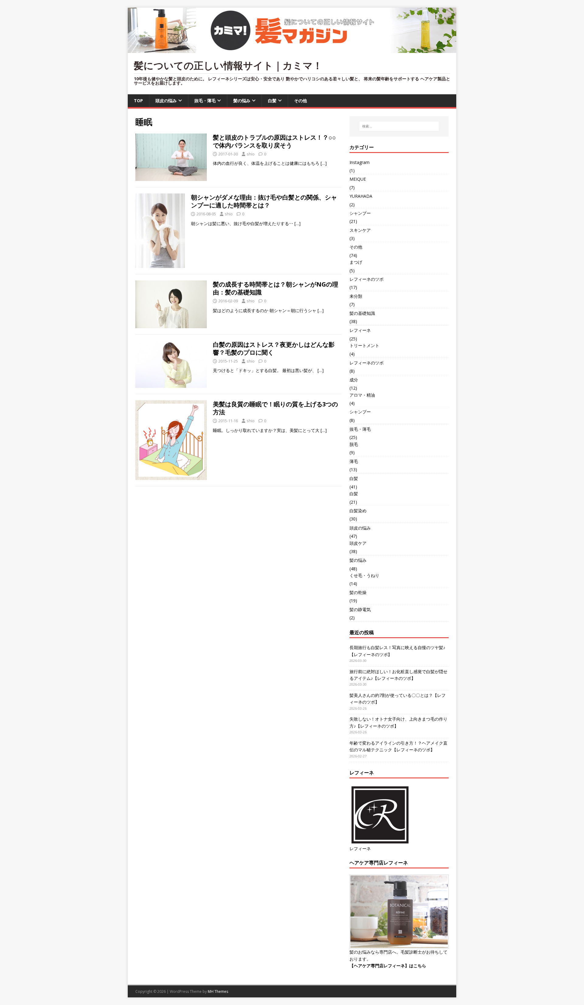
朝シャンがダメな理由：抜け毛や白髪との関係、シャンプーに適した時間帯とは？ (264, 201)
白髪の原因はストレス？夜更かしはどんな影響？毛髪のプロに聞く (274, 348)
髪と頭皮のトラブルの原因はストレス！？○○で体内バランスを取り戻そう (274, 141)
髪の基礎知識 (362, 313)
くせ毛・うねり (364, 575)
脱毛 (353, 444)
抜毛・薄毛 (205, 100)
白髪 (272, 100)
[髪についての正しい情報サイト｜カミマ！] (292, 49)
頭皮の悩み (166, 100)
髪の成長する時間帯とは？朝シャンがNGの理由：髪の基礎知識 (275, 288)
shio (251, 154)
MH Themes (218, 991)
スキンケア (360, 230)
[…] (324, 163)
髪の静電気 (360, 609)
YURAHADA (360, 196)
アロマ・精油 (362, 395)
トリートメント (364, 345)
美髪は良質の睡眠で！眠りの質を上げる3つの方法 (275, 408)
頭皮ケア (358, 543)
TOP (138, 100)
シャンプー (360, 213)
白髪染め (358, 510)
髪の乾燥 (358, 592)
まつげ (355, 262)
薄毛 (353, 461)
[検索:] (399, 126)
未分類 (355, 296)
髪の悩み (241, 100)
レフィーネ (360, 330)
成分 (353, 380)
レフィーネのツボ (366, 279)
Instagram (359, 162)
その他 (300, 100)
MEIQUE (357, 179)
